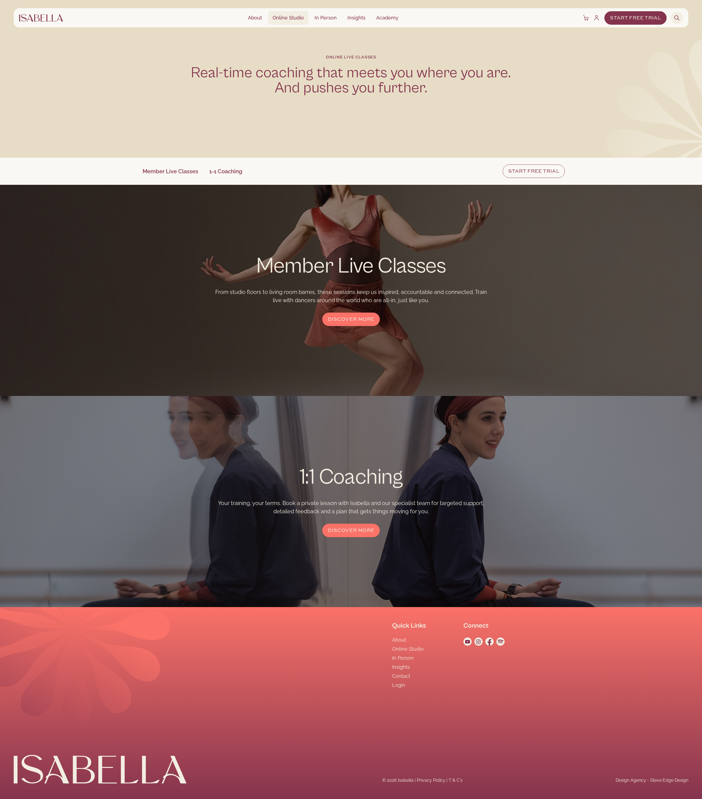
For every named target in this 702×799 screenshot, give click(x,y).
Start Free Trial (635, 18)
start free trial (533, 171)
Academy (387, 18)
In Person (326, 18)
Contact (401, 676)
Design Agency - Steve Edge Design (652, 780)
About (255, 18)
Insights (356, 18)
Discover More (351, 319)
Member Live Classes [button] (170, 171)
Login (398, 685)
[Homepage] (41, 18)
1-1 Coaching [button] (225, 171)
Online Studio (288, 18)
